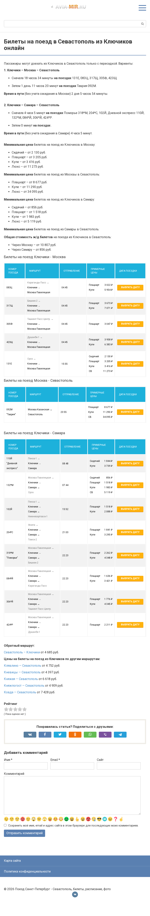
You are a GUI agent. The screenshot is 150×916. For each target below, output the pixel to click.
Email (55, 760)
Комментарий (14, 774)
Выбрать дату (130, 287)
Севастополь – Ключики (22, 652)
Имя (8, 760)
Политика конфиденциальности (27, 871)
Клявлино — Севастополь (22, 665)
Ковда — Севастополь (20, 692)
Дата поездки (128, 270)
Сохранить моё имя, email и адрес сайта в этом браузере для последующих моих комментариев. (73, 825)
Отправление (71, 270)
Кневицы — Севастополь (22, 672)
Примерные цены (98, 271)
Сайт (100, 760)
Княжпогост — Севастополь (24, 685)
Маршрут (35, 270)
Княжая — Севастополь (21, 679)
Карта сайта (12, 861)
